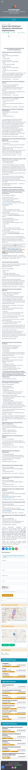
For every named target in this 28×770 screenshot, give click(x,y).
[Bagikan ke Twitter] (6, 548)
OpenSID (24, 620)
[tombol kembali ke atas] (25, 767)
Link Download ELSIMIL (13, 249)
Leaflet (15, 620)
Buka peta (4, 621)
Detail (12, 645)
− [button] (3, 611)
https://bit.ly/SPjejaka (7, 203)
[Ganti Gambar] (5, 588)
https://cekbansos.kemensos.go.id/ (10, 127)
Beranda (4, 24)
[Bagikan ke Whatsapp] (13, 548)
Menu (14, 19)
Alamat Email (5, 575)
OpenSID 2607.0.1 (18, 765)
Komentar (4, 560)
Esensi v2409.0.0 (9, 765)
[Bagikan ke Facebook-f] (3, 548)
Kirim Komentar (7, 595)
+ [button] (3, 609)
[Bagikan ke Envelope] (16, 548)
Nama (3, 570)
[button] (2, 767)
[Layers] (24, 609)
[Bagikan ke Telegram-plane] (9, 548)
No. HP (3, 581)
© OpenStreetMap (19, 620)
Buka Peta (5, 645)
